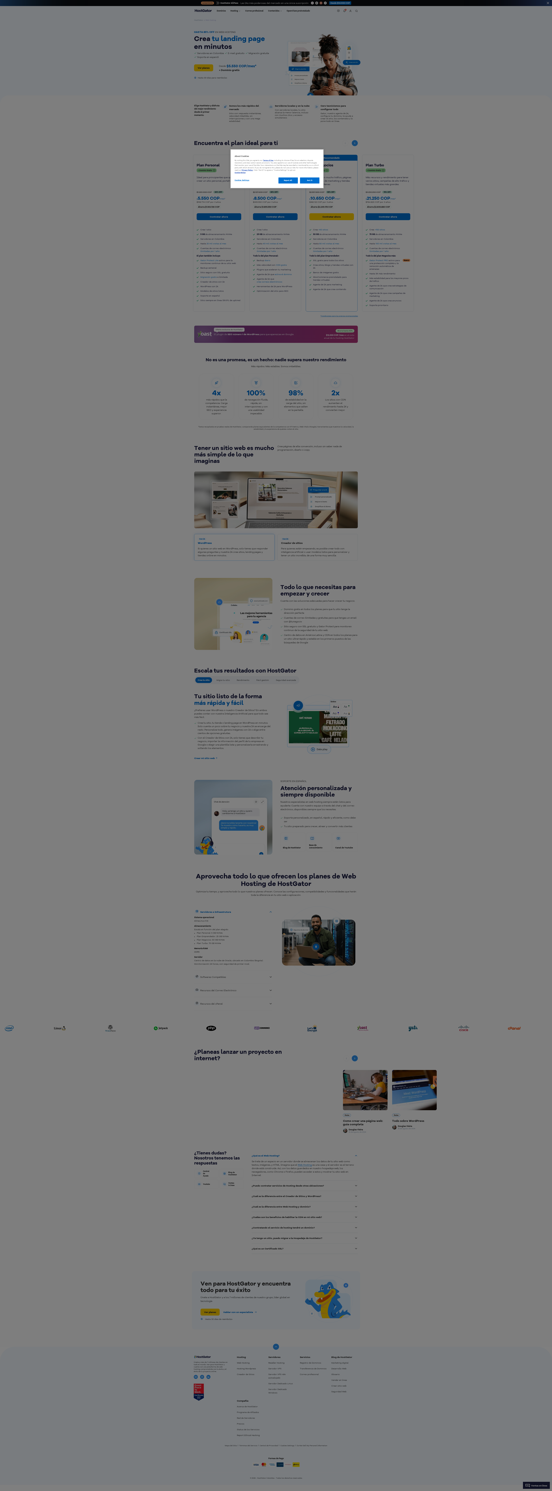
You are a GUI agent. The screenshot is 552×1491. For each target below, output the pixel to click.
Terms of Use (268, 160)
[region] (277, 169)
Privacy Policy (247, 170)
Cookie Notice (240, 173)
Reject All (288, 180)
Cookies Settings (242, 180)
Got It (309, 180)
